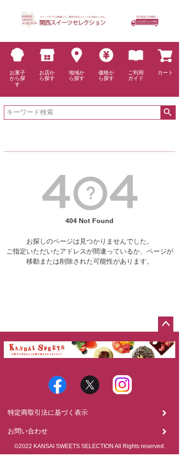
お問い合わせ (28, 431)
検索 (167, 112)
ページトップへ (165, 324)
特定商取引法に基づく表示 (48, 412)
